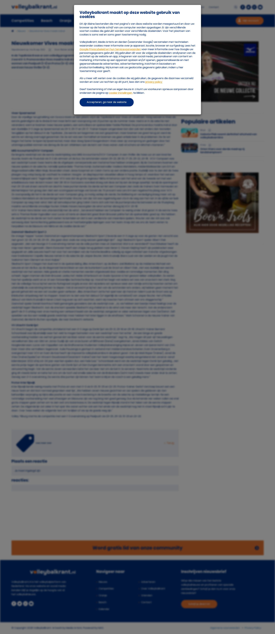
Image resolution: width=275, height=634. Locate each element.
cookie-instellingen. (121, 93)
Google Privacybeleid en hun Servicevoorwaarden (110, 49)
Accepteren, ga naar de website (107, 102)
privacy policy (153, 82)
